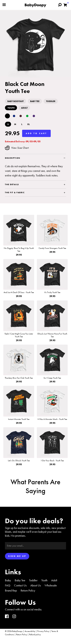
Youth (44, 580)
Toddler (33, 580)
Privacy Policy (43, 631)
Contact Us (20, 585)
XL (28, 124)
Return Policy (28, 590)
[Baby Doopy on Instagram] (14, 616)
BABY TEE (34, 101)
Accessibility (30, 631)
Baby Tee (20, 580)
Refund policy (35, 634)
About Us (35, 585)
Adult (54, 580)
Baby (8, 580)
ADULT (24, 107)
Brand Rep (11, 590)
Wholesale (51, 585)
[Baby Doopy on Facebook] (7, 616)
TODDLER (50, 101)
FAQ (7, 585)
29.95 (12, 133)
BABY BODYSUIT (15, 101)
